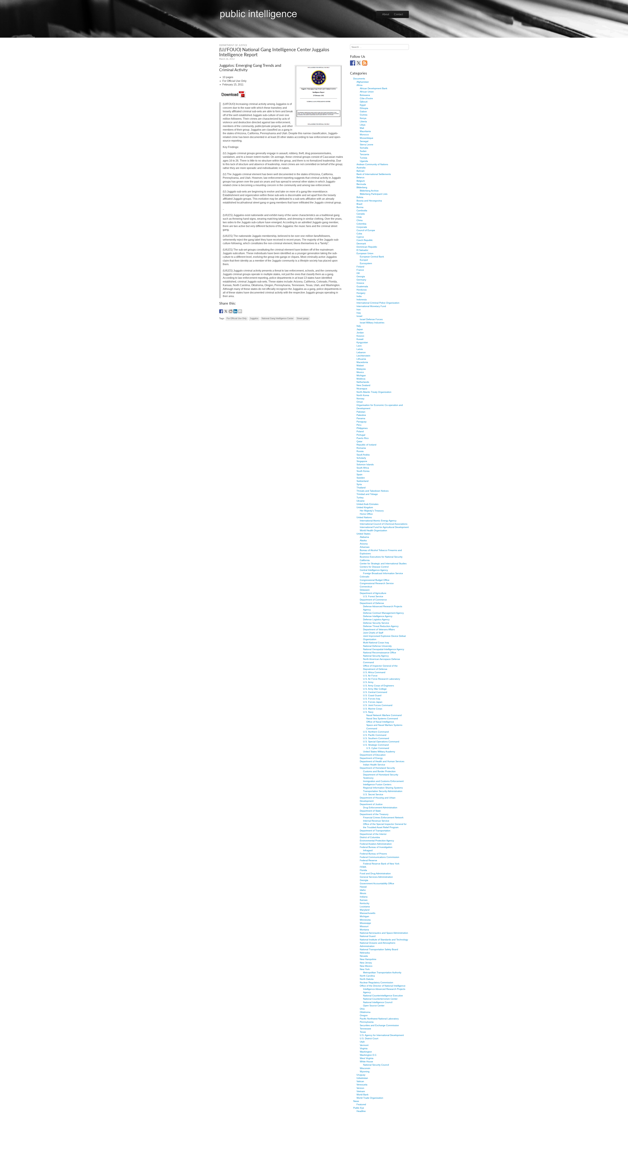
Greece (360, 283)
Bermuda (361, 184)
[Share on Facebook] (221, 311)
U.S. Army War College (375, 689)
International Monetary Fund (371, 306)
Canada (361, 213)
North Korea (363, 395)
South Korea (363, 471)
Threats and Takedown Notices (373, 491)
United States (363, 533)
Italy (359, 326)
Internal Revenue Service (376, 820)
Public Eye (358, 1108)
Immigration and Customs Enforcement (383, 781)
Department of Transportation (375, 830)
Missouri (364, 926)
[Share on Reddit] (231, 311)
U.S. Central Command (375, 692)
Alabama (364, 537)
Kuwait (360, 339)
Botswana (365, 95)
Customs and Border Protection (379, 771)
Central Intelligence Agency (374, 570)
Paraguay (361, 421)
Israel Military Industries (372, 322)
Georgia (361, 276)
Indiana (363, 896)
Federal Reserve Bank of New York (381, 863)
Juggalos (254, 318)
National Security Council (376, 1064)
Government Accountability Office (377, 883)
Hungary (361, 293)
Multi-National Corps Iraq (376, 642)
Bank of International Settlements (374, 174)
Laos (359, 345)
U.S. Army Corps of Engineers (378, 685)
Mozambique (366, 138)
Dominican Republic (367, 246)
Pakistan (361, 411)
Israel (359, 316)
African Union (367, 91)
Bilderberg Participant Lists (373, 194)
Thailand (361, 487)
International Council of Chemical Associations (383, 524)
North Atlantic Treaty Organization (374, 392)
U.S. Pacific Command (374, 735)
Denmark (361, 243)
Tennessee (365, 1028)
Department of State (370, 810)
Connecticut (366, 586)
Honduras (362, 289)
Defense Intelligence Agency (377, 616)
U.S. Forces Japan (372, 702)
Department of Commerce (373, 599)
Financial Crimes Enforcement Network (383, 817)
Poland (360, 431)
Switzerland (362, 481)
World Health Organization (373, 530)
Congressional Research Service (377, 583)
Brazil (359, 204)
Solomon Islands (365, 464)
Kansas (363, 900)
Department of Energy (371, 758)
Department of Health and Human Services (382, 761)
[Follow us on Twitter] (358, 63)
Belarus (360, 177)
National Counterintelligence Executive (383, 995)
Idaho (363, 890)
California (365, 560)
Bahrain (361, 171)
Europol (364, 260)
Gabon (363, 111)
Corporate (362, 227)
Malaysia (361, 369)
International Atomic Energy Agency (378, 520)
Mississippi (365, 923)
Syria (359, 484)
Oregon (364, 1015)
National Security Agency (376, 655)
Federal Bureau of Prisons (373, 853)
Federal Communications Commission (379, 857)
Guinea (363, 114)
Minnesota (365, 919)
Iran (359, 309)
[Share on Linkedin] (235, 311)
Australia (361, 167)
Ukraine (361, 500)
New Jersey (366, 962)
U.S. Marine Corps (372, 708)
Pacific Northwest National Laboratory (379, 1018)
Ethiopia (364, 108)
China (360, 220)
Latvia (360, 349)
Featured (361, 1104)
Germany (361, 279)
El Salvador (362, 250)
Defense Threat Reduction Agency (381, 626)
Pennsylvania (367, 1022)
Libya (362, 124)
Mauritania (365, 131)
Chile (359, 217)
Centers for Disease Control (374, 566)
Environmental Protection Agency (377, 840)
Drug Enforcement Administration (380, 807)
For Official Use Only (237, 318)
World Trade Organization (370, 1098)
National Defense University (377, 646)
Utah (362, 1041)
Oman (360, 401)
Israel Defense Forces (371, 319)
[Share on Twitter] (226, 311)
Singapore (362, 461)
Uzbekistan (362, 1078)
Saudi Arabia (363, 454)
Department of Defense (372, 603)
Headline (361, 1111)
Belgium (361, 181)
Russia (360, 451)
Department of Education (373, 754)
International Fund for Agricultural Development (384, 527)
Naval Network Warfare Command (384, 715)
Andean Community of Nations (372, 164)
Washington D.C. (368, 1055)
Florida (363, 870)
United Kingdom (365, 507)
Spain (359, 474)
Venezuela (362, 1084)
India (359, 296)
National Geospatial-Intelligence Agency (383, 649)
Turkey (360, 497)
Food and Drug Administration (375, 873)
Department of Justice (233, 45)
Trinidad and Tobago (367, 494)
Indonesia (362, 299)
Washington (366, 1051)
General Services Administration (376, 877)
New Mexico (366, 966)
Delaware (365, 590)
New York (365, 969)
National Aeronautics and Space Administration (384, 933)
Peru (359, 425)
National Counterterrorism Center (380, 999)
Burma (360, 207)
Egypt (363, 105)
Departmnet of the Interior (373, 834)
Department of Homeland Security (377, 768)
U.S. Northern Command (376, 731)
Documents (359, 78)
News (356, 1101)
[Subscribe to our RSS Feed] (364, 63)
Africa (359, 85)
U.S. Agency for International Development (382, 1035)
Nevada (364, 956)
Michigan (361, 375)
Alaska (363, 540)
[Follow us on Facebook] (352, 63)
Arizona (364, 543)
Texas (363, 1032)
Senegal (364, 141)
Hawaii (363, 886)
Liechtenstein (363, 355)
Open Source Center (373, 1005)
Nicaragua (362, 388)
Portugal (361, 435)
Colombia (361, 223)
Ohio (362, 1009)
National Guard (367, 936)
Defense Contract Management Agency (383, 613)
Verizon (360, 1088)
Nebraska (365, 952)
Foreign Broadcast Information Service (383, 573)
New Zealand (363, 385)
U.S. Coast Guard (372, 695)
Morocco (364, 134)
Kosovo (360, 336)
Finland (360, 266)
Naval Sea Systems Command (382, 718)
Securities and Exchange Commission (379, 1025)
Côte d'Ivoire (366, 98)
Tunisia (363, 157)
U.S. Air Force (370, 675)
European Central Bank (372, 256)
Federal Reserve (368, 860)
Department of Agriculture (373, 593)
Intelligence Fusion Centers (377, 784)
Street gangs (303, 318)
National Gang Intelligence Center (277, 318)
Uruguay (361, 1074)
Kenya (363, 118)
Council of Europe (366, 230)
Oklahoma (365, 1012)
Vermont (364, 1045)
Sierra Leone (366, 144)
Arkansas (364, 547)
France (360, 270)
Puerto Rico (363, 438)
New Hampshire (368, 959)
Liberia (363, 121)
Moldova (361, 378)
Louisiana (365, 906)
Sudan (363, 151)
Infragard (368, 850)
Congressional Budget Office (374, 580)
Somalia (364, 147)
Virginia (363, 1048)
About (385, 14)
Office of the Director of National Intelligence (382, 985)
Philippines (362, 428)
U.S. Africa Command (374, 672)
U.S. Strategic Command (376, 745)
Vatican (360, 1081)
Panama (361, 418)
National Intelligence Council (377, 1002)
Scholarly (361, 458)
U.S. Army (368, 682)
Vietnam (361, 1091)
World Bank (362, 1094)
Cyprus (360, 237)
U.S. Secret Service (373, 794)
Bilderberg (362, 187)
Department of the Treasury (374, 814)
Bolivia (360, 197)
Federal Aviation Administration (376, 844)
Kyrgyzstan (362, 342)
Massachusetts (367, 913)
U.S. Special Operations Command (381, 741)
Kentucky (364, 903)
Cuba (359, 233)
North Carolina (367, 975)
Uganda (364, 161)
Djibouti (363, 101)
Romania (361, 448)
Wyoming (364, 1071)
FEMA (363, 867)
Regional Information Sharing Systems (383, 787)
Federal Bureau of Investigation (376, 847)
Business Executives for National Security (381, 556)
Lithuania (361, 359)
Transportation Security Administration (382, 791)
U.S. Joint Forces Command (377, 705)
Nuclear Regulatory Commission (376, 982)
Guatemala (362, 286)
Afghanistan (363, 82)
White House (366, 1061)
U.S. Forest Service (373, 596)
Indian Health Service (374, 764)
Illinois (363, 893)
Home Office (366, 514)
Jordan (360, 332)
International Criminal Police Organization (378, 302)
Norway (360, 398)
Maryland (364, 909)
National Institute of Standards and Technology (384, 939)
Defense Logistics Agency (376, 619)
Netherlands (363, 382)
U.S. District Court (369, 1038)
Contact (398, 14)
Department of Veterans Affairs (379, 629)
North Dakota (367, 979)
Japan (360, 329)
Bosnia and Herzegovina (369, 200)
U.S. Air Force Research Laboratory (381, 679)
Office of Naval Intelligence (380, 721)
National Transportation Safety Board (379, 949)
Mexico (360, 372)
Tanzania (364, 154)
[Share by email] (240, 311)
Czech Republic (365, 240)
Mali (362, 128)
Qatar (359, 441)
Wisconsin (365, 1068)
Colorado (364, 576)
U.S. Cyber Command (377, 748)
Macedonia (362, 362)
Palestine (361, 415)
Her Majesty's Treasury (372, 510)
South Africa (363, 467)
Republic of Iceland (366, 444)
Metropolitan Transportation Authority (382, 972)
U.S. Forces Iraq (371, 698)
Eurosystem (366, 263)
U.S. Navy (368, 712)
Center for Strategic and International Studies (383, 563)
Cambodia (362, 210)
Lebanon (361, 352)
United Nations (364, 517)
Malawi (360, 365)
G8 (358, 273)
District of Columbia (370, 837)
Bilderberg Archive (369, 190)
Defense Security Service (376, 623)
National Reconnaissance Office (379, 652)
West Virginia (366, 1058)
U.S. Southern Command (376, 738)
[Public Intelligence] (258, 13)
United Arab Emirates (367, 504)
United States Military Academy (379, 751)
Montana (364, 929)
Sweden (361, 477)
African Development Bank (373, 88)
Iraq (359, 312)
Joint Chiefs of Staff (373, 632)
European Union (365, 253)
